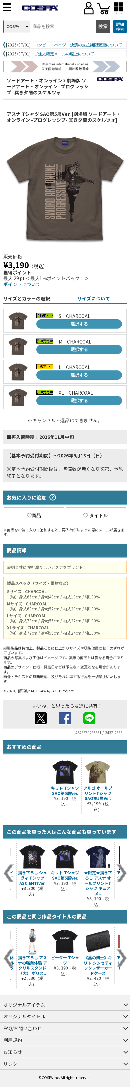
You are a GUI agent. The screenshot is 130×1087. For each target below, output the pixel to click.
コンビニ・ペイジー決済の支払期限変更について (78, 44)
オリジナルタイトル (24, 1016)
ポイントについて (22, 284)
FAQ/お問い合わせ (22, 1028)
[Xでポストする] (41, 722)
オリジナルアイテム (24, 1004)
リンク (10, 1063)
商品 (36, 515)
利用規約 (12, 1040)
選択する (79, 323)
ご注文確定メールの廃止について (64, 53)
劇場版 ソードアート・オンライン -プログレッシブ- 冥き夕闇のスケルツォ (48, 86)
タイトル (98, 515)
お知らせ (12, 1051)
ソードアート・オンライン (34, 80)
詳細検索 (120, 26)
